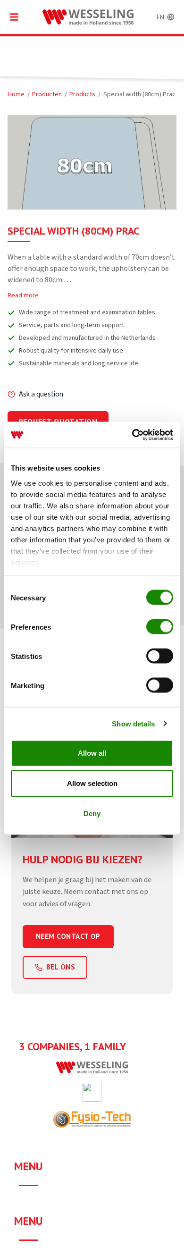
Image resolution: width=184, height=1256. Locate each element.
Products (82, 94)
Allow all (92, 753)
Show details (133, 723)
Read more (23, 295)
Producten (47, 94)
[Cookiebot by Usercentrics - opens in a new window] (132, 435)
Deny (92, 813)
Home (16, 94)
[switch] (159, 626)
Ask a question (41, 394)
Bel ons (60, 966)
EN (160, 17)
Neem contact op (68, 936)
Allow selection (92, 783)
